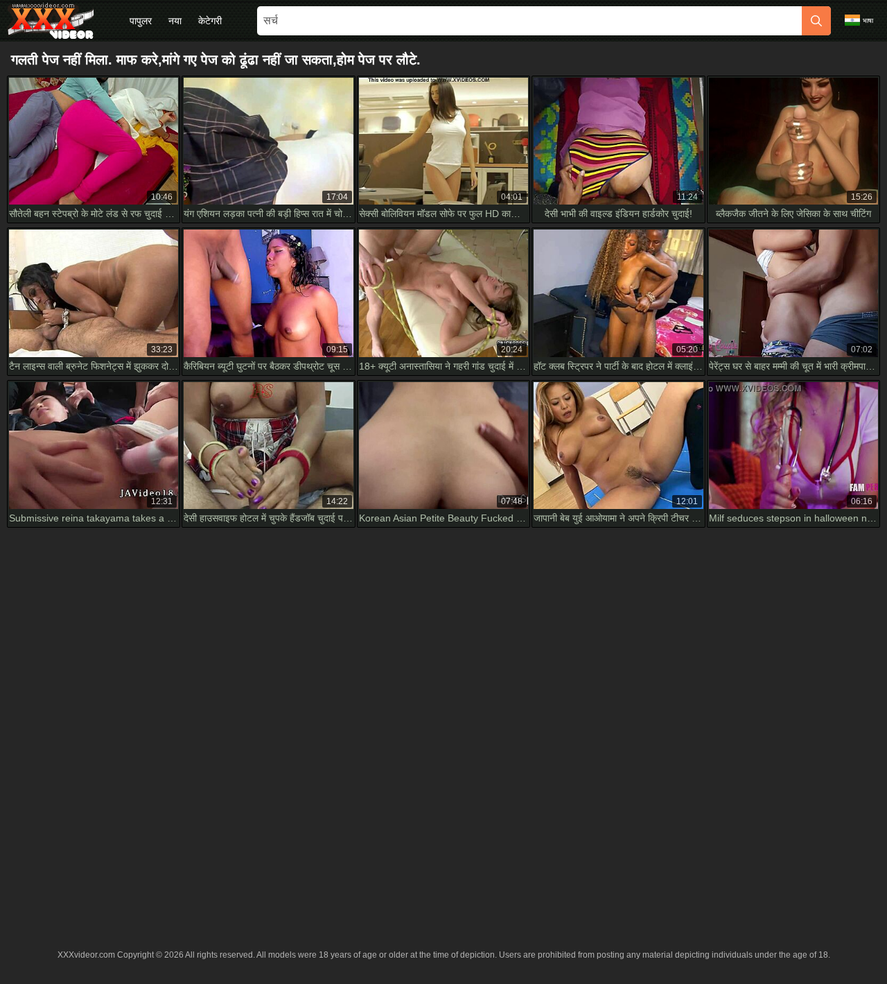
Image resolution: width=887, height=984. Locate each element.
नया (175, 20)
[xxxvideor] (50, 21)
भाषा (868, 20)
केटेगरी (210, 20)
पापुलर (141, 20)
